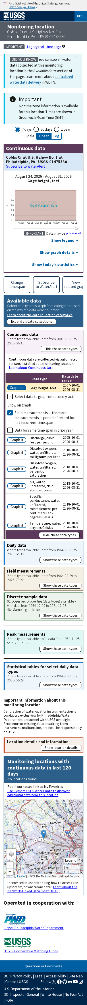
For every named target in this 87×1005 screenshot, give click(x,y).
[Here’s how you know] (43, 5)
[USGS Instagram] (80, 983)
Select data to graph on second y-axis (44, 396)
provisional (73, 233)
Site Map (75, 976)
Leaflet (21, 876)
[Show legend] (79, 860)
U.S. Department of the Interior (29, 988)
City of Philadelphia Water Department (34, 927)
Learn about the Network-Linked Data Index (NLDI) (42, 889)
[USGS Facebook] (59, 983)
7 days (27, 129)
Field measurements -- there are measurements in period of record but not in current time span (45, 417)
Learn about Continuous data (31, 367)
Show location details (61, 747)
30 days (46, 129)
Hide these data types (61, 348)
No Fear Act (73, 994)
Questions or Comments (43, 966)
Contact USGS (16, 981)
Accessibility (56, 976)
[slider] (76, 228)
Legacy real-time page (44, 46)
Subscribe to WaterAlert (25, 166)
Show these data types (60, 560)
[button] (43, 834)
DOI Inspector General (21, 994)
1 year (65, 129)
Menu (80, 16)
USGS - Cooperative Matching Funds (31, 951)
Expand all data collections (31, 321)
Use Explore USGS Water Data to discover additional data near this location (38, 793)
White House (51, 994)
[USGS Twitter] (54, 983)
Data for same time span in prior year (43, 430)
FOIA (9, 1000)
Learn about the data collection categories (39, 315)
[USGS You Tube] (75, 983)
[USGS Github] (64, 983)
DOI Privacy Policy (18, 976)
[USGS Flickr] (70, 983)
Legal (39, 976)
